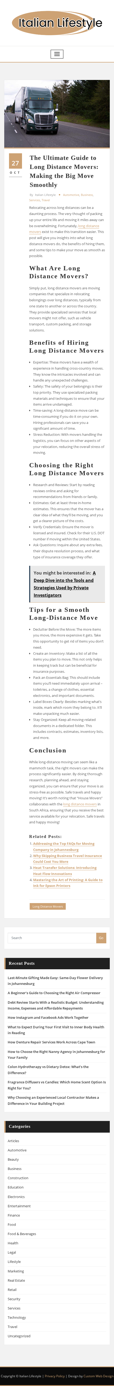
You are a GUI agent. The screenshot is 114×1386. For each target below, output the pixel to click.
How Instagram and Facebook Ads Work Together (48, 1017)
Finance (14, 1215)
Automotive (71, 195)
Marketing (16, 1271)
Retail (12, 1289)
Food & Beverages (22, 1233)
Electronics (16, 1196)
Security (14, 1299)
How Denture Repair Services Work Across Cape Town (51, 1042)
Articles (13, 1140)
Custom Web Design (98, 1376)
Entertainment (19, 1206)
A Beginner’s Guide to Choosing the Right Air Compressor (54, 992)
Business (87, 195)
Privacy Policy (55, 1376)
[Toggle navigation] (57, 54)
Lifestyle (14, 1261)
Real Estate (16, 1280)
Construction (18, 1178)
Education (16, 1187)
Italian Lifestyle (43, 195)
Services (34, 200)
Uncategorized (19, 1336)
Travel (46, 200)
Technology (17, 1317)
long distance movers (80, 804)
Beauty (13, 1159)
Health (13, 1243)
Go (101, 937)
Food (12, 1224)
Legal (12, 1252)
